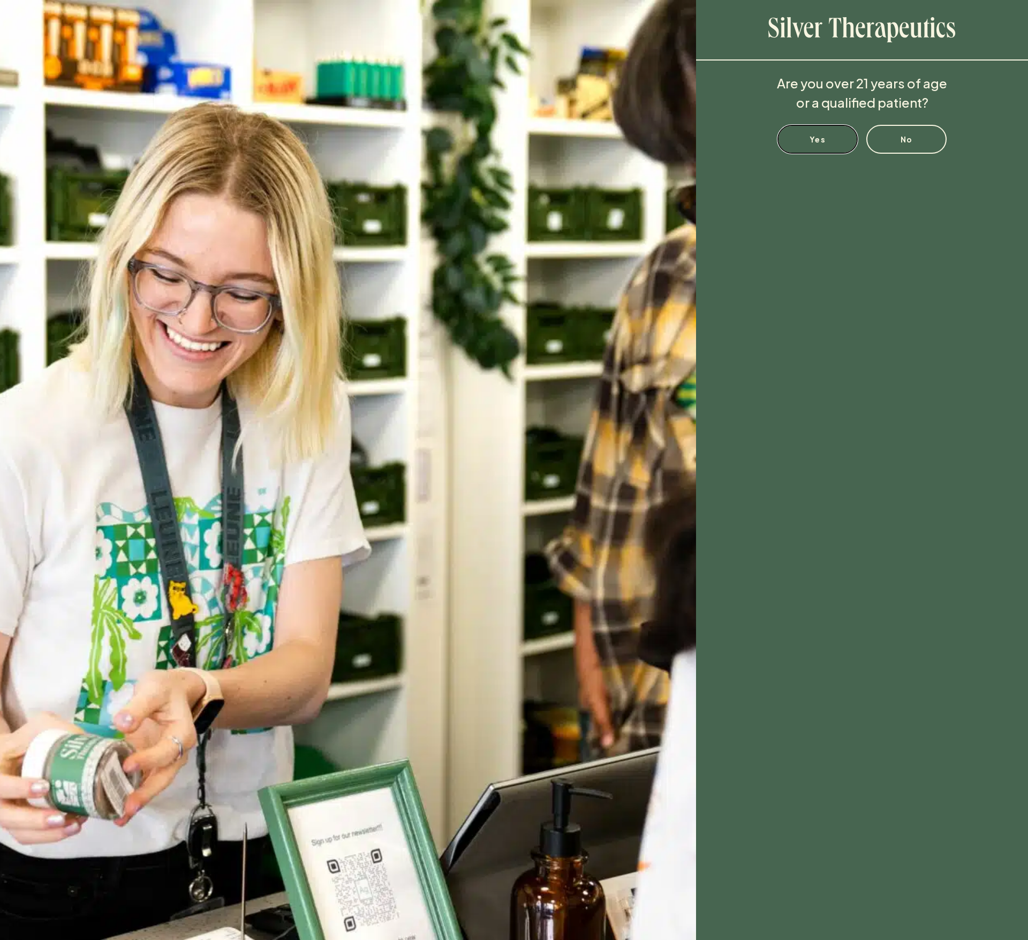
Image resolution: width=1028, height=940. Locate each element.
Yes (818, 139)
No (907, 139)
